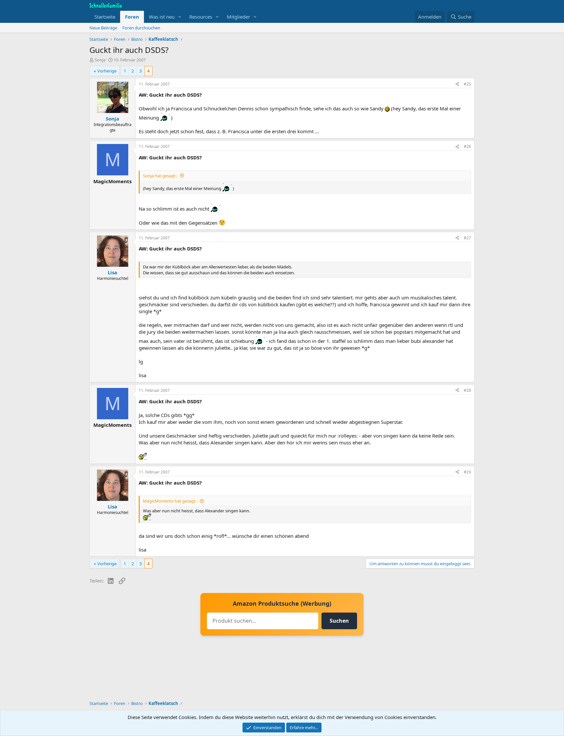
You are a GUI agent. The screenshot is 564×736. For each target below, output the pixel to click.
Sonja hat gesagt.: (160, 176)
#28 (467, 390)
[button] (179, 17)
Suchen (339, 620)
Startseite (104, 16)
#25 (467, 84)
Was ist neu (162, 16)
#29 (467, 472)
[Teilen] (457, 84)
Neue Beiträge (103, 28)
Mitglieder (238, 16)
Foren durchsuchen (141, 28)
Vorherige (107, 71)
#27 (467, 238)
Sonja (100, 60)
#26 (467, 146)
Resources (200, 16)
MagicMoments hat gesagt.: (170, 501)
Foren (132, 16)
